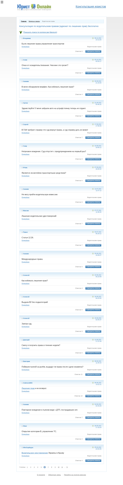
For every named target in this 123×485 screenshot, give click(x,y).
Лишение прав (28, 388)
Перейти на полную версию (75, 475)
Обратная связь (54, 475)
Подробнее (25, 47)
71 (67, 467)
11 (62, 467)
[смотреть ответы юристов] (93, 51)
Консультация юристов (91, 6)
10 (58, 467)
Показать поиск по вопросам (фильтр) (40, 32)
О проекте (41, 475)
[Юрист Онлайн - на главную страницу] (34, 7)
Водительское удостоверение (35, 453)
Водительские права (94, 47)
